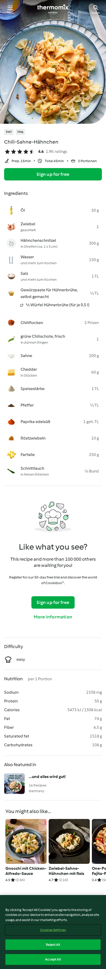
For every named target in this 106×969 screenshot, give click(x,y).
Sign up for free (53, 174)
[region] (53, 932)
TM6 (20, 132)
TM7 (9, 132)
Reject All (53, 945)
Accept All (53, 959)
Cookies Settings (53, 930)
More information (53, 617)
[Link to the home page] (53, 9)
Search (96, 12)
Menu (10, 12)
